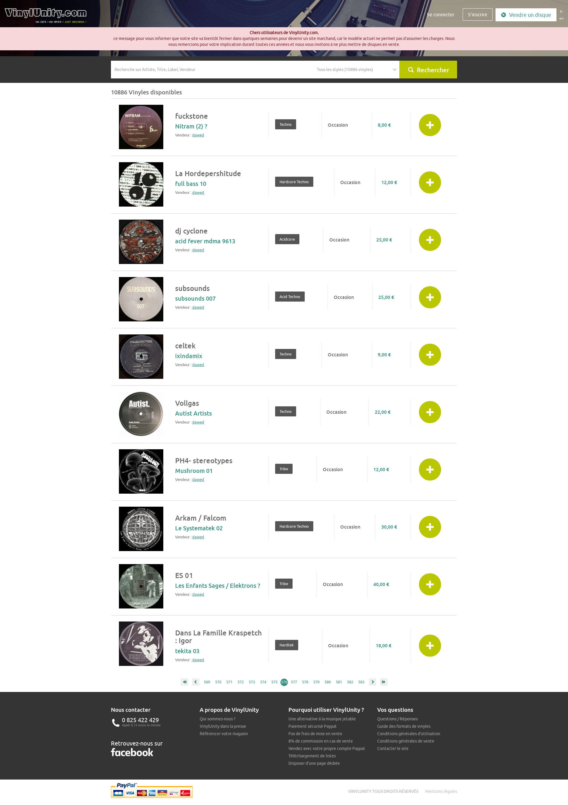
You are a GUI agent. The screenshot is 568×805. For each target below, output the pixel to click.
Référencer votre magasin (224, 733)
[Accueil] (47, 17)
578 (305, 682)
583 (361, 682)
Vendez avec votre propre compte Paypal (326, 748)
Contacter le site (393, 748)
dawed (198, 135)
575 (274, 682)
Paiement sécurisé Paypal (312, 726)
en (561, 18)
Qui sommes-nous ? (217, 719)
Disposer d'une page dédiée (314, 763)
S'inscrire (477, 14)
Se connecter (440, 14)
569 (207, 682)
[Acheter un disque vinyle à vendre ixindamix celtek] (141, 356)
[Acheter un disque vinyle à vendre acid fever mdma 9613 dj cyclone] (141, 242)
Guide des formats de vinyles (403, 726)
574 (263, 682)
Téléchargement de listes (312, 756)
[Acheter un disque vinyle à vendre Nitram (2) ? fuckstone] (141, 127)
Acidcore (287, 239)
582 (350, 682)
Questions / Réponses (397, 719)
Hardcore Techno (294, 181)
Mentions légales (441, 791)
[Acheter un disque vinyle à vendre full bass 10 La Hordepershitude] (141, 184)
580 (328, 682)
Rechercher (433, 70)
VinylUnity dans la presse (223, 726)
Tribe (284, 468)
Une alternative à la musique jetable (322, 719)
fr (561, 11)
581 (339, 682)
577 (294, 682)
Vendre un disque (530, 15)
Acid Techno (290, 296)
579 (316, 682)
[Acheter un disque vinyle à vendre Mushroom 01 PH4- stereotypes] (141, 471)
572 (241, 682)
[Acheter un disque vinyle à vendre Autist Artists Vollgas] (141, 414)
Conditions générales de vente (405, 741)
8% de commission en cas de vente (320, 741)
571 (229, 682)
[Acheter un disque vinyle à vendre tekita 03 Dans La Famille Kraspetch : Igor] (141, 644)
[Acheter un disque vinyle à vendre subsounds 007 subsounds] (141, 299)
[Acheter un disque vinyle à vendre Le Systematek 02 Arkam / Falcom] (141, 529)
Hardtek (287, 645)
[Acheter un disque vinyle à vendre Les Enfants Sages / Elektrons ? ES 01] (141, 586)
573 (252, 682)
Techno (286, 124)
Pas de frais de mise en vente (315, 733)
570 (218, 682)
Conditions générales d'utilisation (408, 733)
